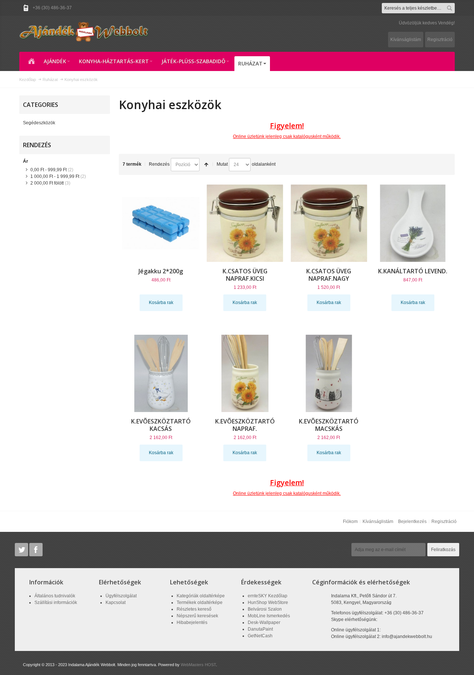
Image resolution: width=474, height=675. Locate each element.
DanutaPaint (260, 629)
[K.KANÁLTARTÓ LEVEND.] (412, 223)
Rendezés (159, 164)
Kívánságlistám (405, 39)
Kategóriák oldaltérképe (201, 595)
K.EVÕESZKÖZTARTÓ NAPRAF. (245, 425)
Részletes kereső (194, 609)
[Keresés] (449, 8)
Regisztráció (440, 39)
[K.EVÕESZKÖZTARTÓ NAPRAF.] (245, 373)
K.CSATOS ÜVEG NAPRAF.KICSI (245, 275)
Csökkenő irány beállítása (206, 164)
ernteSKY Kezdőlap (267, 595)
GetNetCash (260, 635)
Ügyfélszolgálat (121, 595)
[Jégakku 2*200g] (161, 223)
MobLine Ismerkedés (269, 615)
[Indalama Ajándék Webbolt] (84, 31)
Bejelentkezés (412, 521)
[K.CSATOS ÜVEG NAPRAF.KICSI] (245, 223)
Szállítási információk (55, 602)
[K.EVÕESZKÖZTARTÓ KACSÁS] (161, 373)
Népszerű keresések (197, 615)
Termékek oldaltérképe (200, 602)
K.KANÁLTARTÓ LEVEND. (412, 271)
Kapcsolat (116, 602)
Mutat (222, 164)
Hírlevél (338, 550)
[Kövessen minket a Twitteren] (22, 549)
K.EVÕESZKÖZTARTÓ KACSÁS (161, 425)
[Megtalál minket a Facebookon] (36, 549)
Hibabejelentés (192, 622)
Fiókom (350, 521)
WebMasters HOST (198, 664)
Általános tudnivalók (54, 595)
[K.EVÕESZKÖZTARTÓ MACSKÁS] (329, 373)
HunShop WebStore (268, 602)
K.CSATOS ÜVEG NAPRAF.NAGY (328, 275)
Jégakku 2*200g (160, 271)
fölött (47, 183)
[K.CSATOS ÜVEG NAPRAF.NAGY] (329, 223)
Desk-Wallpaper (264, 622)
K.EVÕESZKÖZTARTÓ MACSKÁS (328, 425)
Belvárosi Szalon (265, 609)
